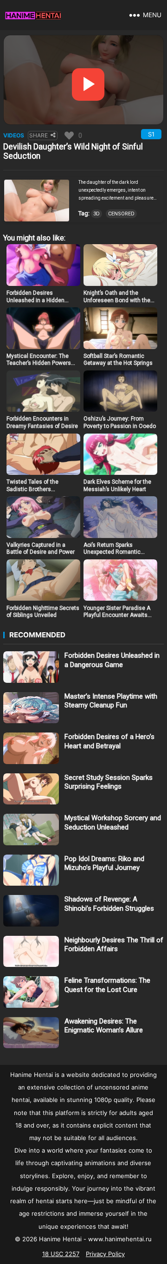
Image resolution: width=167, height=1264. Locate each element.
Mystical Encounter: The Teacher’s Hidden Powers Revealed (38, 363)
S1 (151, 134)
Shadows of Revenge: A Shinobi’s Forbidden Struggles (109, 904)
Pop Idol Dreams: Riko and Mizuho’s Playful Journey (104, 863)
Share (38, 135)
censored (121, 214)
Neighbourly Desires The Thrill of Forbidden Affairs (113, 944)
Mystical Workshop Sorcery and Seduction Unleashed (112, 822)
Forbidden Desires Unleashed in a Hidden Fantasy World (35, 300)
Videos (13, 135)
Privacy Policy (105, 1254)
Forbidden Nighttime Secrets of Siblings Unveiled (42, 612)
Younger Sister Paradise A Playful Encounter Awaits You (117, 615)
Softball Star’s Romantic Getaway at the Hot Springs (118, 360)
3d (96, 214)
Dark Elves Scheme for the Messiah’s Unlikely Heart (117, 486)
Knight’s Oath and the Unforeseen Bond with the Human (117, 300)
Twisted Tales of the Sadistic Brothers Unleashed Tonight (32, 489)
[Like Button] (69, 135)
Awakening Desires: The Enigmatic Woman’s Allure (103, 1026)
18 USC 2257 (60, 1254)
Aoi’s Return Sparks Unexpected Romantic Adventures (112, 552)
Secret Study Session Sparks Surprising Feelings (108, 782)
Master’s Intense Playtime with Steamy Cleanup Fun (110, 701)
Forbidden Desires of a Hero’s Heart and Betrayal (109, 741)
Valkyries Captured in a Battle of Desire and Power (40, 549)
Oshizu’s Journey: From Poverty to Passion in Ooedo (120, 422)
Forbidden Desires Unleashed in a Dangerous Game (112, 660)
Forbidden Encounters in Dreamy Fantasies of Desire (42, 422)
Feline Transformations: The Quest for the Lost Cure (107, 985)
